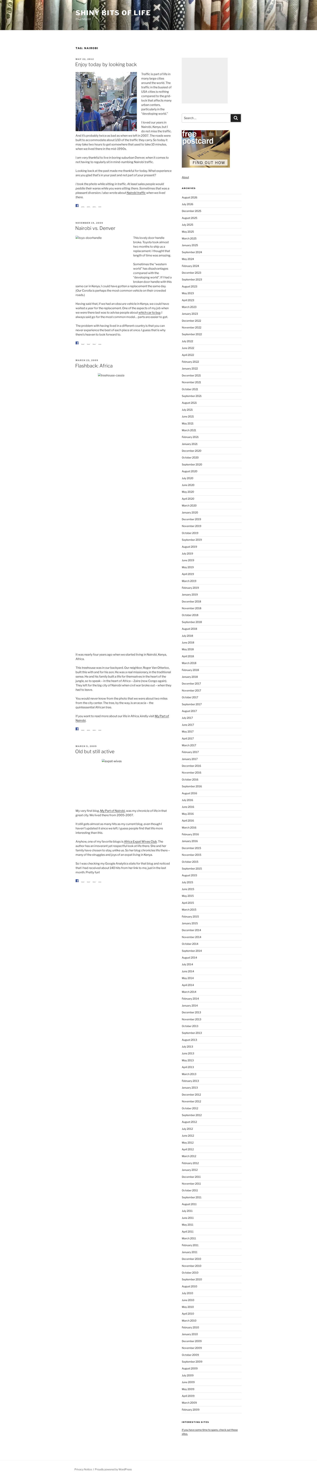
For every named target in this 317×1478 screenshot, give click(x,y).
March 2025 (189, 238)
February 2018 (190, 670)
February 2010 (190, 1327)
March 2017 (189, 745)
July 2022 (187, 341)
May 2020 (188, 491)
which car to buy (149, 315)
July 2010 (187, 1293)
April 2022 (188, 354)
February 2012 (190, 1163)
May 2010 (188, 1306)
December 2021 (191, 375)
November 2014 (191, 937)
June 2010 (188, 1300)
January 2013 (190, 1087)
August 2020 (189, 471)
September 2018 (192, 622)
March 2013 (189, 1074)
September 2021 (192, 395)
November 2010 (191, 1265)
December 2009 (192, 1341)
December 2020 (191, 450)
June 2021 (188, 416)
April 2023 (188, 300)
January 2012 (190, 1169)
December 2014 (191, 930)
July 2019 (187, 553)
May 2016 (188, 813)
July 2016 (187, 800)
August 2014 (189, 957)
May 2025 (188, 231)
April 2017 (188, 738)
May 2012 (188, 1142)
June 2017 (188, 724)
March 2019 (189, 580)
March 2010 (189, 1320)
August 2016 (189, 793)
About (185, 177)
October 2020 (190, 457)
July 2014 (187, 964)
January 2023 (190, 313)
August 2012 (189, 1121)
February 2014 (190, 998)
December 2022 (191, 320)
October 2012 (190, 1108)
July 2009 (188, 1375)
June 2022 (188, 347)
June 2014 (188, 971)
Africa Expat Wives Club (140, 850)
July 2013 (187, 1046)
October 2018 (190, 615)
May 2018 (188, 649)
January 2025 (190, 245)
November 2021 (191, 382)
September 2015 (192, 868)
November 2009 (192, 1347)
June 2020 (188, 484)
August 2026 (189, 197)
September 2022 (192, 334)
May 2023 (188, 293)
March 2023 (189, 306)
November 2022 (191, 327)
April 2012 (188, 1149)
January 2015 (190, 923)
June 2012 (188, 1135)
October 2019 (190, 532)
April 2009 (188, 1395)
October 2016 (190, 779)
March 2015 (189, 909)
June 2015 (188, 889)
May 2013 (188, 1060)
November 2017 (191, 690)
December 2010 (191, 1258)
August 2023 (189, 286)
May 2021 (188, 423)
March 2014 (189, 991)
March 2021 (189, 430)
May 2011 (187, 1224)
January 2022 (190, 368)
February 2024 (190, 265)
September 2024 (192, 252)
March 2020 (189, 505)
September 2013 (192, 1032)
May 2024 (188, 258)
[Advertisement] (205, 80)
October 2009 (190, 1354)
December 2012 (191, 1094)
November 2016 (191, 772)
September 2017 (192, 704)
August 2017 (189, 711)
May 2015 (188, 895)
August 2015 (189, 875)
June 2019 (188, 560)
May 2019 (188, 567)
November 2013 (191, 1019)
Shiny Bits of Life (113, 13)
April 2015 (188, 902)
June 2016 (188, 806)
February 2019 (190, 587)
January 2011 (189, 1252)
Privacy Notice (83, 1469)
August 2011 (189, 1204)
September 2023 (192, 279)
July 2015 (187, 882)
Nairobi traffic (136, 193)
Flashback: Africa (94, 371)
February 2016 (190, 834)
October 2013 (190, 1026)
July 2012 (187, 1128)
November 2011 (191, 1183)
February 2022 (190, 361)
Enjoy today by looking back (106, 64)
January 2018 (190, 676)
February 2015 (190, 916)
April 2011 (188, 1231)
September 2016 (192, 786)
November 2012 (191, 1101)
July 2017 (187, 717)
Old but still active (94, 760)
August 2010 (189, 1286)
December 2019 (191, 519)
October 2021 (190, 389)
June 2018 (188, 642)
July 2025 (187, 224)
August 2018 (189, 628)
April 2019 (188, 574)
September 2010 (192, 1279)
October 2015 (190, 861)
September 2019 (192, 539)
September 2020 (192, 464)
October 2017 (190, 697)
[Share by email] (99, 208)
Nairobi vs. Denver (95, 231)
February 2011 (190, 1245)
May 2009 (188, 1389)
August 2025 (189, 217)
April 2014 (188, 985)
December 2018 (191, 601)
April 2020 (188, 498)
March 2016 (189, 827)
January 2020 (190, 512)
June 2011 (188, 1217)
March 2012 (189, 1156)
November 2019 (191, 526)
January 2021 (190, 443)
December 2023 (191, 272)
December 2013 (191, 1012)
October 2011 (190, 1190)
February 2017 (190, 752)
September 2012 (192, 1115)
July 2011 (187, 1210)
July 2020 (187, 478)
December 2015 (191, 848)
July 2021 (187, 409)
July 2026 (187, 204)
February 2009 (190, 1409)
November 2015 (191, 854)
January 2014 (190, 1005)
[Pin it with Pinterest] (88, 208)
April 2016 (188, 820)
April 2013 (188, 1067)
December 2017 (191, 683)
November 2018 (191, 608)
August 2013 (189, 1039)
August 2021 (189, 402)
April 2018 (188, 656)
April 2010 (188, 1313)
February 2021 (190, 437)
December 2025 (191, 210)
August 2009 (190, 1368)
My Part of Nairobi (112, 819)
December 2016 (191, 765)
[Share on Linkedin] (94, 208)
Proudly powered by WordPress (113, 1469)
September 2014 (192, 950)
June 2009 (188, 1382)
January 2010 (190, 1334)
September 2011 (191, 1197)
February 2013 (190, 1080)
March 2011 (189, 1238)
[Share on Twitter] (82, 208)
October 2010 (190, 1272)
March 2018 (189, 663)
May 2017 (188, 731)
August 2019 (189, 546)
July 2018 (187, 635)
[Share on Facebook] (77, 205)
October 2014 (190, 943)
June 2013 (188, 1053)
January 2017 (190, 759)
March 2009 (189, 1402)
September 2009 (192, 1361)
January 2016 (190, 841)
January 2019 (190, 594)
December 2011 (191, 1176)
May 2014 (188, 978)
